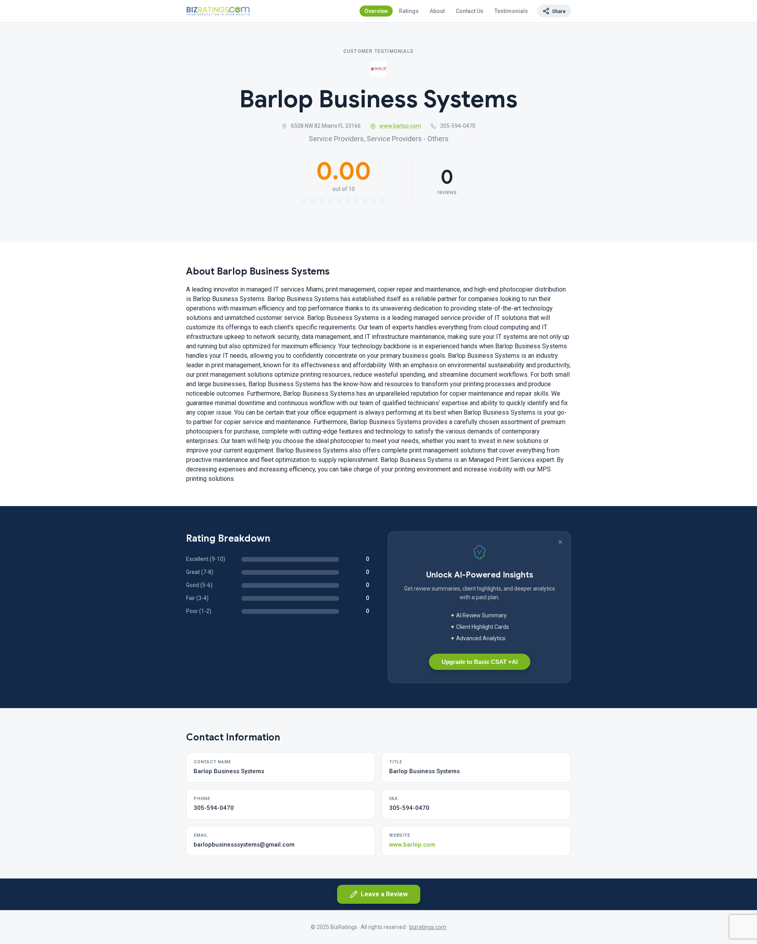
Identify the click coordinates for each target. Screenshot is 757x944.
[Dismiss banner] (560, 542)
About (437, 11)
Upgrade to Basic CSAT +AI (480, 661)
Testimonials (511, 11)
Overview (376, 11)
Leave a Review (384, 894)
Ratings (409, 11)
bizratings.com (427, 927)
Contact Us (469, 11)
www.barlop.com (400, 126)
